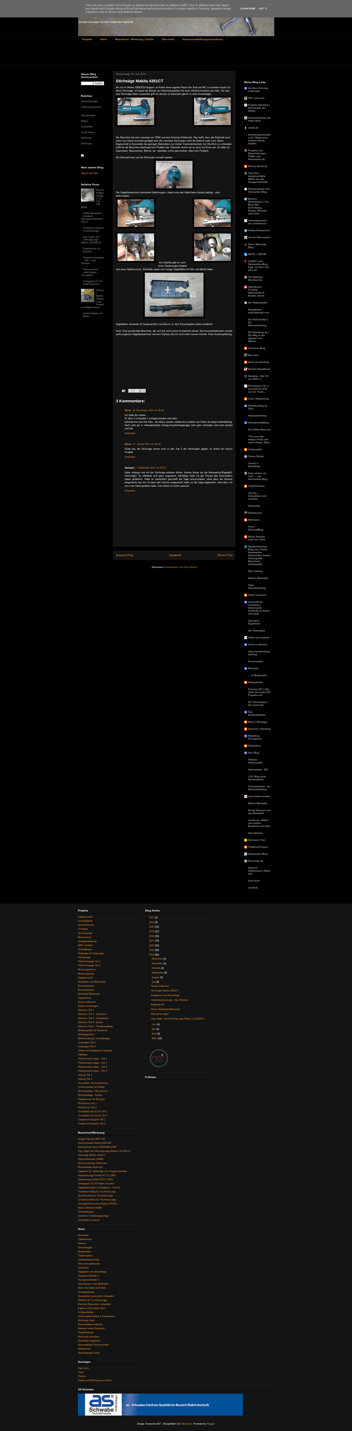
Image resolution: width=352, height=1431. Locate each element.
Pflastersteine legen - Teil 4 (92, 1071)
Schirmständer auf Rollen (91, 1087)
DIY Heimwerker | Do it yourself (258, 703)
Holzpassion (255, 512)
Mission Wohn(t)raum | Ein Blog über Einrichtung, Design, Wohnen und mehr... (258, 206)
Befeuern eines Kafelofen (91, 1328)
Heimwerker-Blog (257, 854)
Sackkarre (83, 1267)
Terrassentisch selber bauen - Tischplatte (89, 272)
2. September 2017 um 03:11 (150, 467)
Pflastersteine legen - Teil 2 (92, 1062)
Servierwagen (85, 1247)
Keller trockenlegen (88, 1006)
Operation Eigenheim (254, 622)
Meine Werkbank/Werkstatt (165, 1009)
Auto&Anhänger (89, 101)
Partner (82, 1376)
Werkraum (254, 519)
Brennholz (83, 1235)
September (158, 972)
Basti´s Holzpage (257, 722)
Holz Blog (253, 752)
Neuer (128, 410)
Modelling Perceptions (255, 737)
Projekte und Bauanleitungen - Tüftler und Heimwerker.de (257, 155)
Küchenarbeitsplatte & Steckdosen (96, 1316)
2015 (152, 950)
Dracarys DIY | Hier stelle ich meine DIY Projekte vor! (259, 692)
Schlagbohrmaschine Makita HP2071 (97, 1203)
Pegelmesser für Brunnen (91, 250)
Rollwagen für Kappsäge (91, 953)
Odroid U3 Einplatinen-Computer (95, 1050)
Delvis (128, 444)
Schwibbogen (85, 949)
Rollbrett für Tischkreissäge (92, 1300)
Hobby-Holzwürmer (259, 230)
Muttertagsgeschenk (89, 1352)
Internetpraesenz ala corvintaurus (257, 222)
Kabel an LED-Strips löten (91, 1308)
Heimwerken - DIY (258, 769)
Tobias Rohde (256, 456)
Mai (154, 1029)
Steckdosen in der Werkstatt (93, 1283)
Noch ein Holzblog (258, 362)
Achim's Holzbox (257, 644)
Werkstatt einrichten (88, 1336)
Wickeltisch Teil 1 (87, 1103)
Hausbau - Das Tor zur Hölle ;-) (258, 377)
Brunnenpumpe (86, 985)
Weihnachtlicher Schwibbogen (94, 1038)
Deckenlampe (85, 933)
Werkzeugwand (86, 973)
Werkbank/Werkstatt (89, 994)
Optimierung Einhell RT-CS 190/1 (95, 1179)
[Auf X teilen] (137, 391)
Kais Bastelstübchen (256, 713)
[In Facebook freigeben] (140, 391)
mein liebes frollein (259, 796)
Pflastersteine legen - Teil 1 (92, 1058)
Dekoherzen (84, 1348)
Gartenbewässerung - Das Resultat (169, 1000)
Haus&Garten (88, 115)
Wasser (82, 1243)
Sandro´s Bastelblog (254, 465)
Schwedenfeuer (86, 1292)
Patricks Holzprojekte (255, 761)
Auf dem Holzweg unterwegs (258, 89)
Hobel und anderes (259, 637)
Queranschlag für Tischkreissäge (95, 1195)
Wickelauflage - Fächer (90, 1095)
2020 (152, 926)
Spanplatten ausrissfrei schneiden (96, 1296)
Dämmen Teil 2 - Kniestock (92, 1014)
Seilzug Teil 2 (85, 1079)
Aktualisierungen (160, 1014)
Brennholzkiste (86, 989)
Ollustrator (186, 1423)
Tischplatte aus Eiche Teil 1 (92, 1111)
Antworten (130, 433)
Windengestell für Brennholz (93, 1030)
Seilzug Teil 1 (85, 1075)
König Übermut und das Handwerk (259, 812)
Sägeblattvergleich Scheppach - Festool (99, 1187)
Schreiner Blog (256, 348)
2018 (152, 936)
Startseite (175, 555)
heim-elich (254, 880)
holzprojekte (255, 449)
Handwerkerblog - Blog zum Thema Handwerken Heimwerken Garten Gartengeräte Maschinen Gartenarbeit (259, 555)
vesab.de (253, 127)
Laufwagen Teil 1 (87, 1042)
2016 (152, 945)
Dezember (157, 958)
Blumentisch (84, 937)
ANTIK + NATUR (257, 254)
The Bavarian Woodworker (255, 278)
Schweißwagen (86, 1211)
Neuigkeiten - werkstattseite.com (258, 311)
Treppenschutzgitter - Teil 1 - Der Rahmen (92, 260)
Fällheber (83, 1054)
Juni (154, 1024)
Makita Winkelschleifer (90, 1207)
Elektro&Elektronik (91, 107)
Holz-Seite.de (255, 861)
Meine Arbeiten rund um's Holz (256, 538)
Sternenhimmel (86, 925)
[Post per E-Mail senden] (123, 390)
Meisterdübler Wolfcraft (90, 1167)
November (157, 963)
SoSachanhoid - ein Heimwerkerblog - (259, 788)
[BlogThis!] (133, 391)
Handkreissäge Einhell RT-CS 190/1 (97, 1175)
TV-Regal (83, 929)
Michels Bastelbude (259, 369)
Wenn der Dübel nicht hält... (92, 1287)
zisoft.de (253, 887)
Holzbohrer (254, 745)
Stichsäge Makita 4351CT (91, 1155)
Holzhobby (254, 506)
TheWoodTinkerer (258, 847)
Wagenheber (84, 1251)
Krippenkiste (84, 998)
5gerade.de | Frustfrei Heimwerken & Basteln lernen (256, 291)
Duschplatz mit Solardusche (93, 1083)
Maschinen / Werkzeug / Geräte (134, 39)
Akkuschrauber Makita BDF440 (94, 1143)
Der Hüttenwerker (257, 302)
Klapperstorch (85, 977)
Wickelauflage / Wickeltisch (92, 1091)
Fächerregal (84, 957)
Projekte (87, 39)
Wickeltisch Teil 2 (87, 1107)
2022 (152, 917)
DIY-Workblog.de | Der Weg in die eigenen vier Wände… (258, 337)
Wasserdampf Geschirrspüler (93, 1344)
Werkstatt (86, 137)
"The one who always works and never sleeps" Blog (259, 439)
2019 (152, 931)
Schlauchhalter (86, 1312)
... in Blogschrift (257, 675)
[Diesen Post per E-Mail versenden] (130, 391)
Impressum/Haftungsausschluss (202, 39)
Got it (263, 8)
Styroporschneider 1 (88, 1275)
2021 (152, 922)
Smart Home (87, 132)
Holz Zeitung (255, 571)
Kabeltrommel (85, 916)
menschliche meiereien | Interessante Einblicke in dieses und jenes (259, 608)
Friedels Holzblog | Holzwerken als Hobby (259, 108)
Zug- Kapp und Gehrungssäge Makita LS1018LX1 (104, 1151)
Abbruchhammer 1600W (90, 1159)
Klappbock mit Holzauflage (92, 1271)
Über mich (168, 39)
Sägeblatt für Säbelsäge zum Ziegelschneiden (102, 1171)
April (154, 1033)
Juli (154, 982)
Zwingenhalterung (87, 941)
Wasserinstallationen (89, 1263)
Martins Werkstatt (258, 578)
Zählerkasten (85, 1239)
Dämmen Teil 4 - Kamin (90, 1022)
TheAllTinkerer (256, 486)
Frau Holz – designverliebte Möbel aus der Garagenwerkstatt (258, 177)
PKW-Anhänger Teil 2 (89, 965)
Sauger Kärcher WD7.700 (91, 1139)
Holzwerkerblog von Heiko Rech (259, 119)
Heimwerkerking (257, 415)
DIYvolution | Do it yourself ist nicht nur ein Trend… (258, 389)
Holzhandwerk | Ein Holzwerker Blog (259, 190)
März (155, 1038)
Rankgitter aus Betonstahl (91, 981)
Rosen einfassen (87, 1002)
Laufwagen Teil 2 (87, 1046)
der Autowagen (256, 630)
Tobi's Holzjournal (258, 398)
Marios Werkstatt (257, 803)
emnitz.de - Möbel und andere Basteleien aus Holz (259, 823)
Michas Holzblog (257, 166)
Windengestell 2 (86, 1034)
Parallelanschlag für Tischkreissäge (93, 229)
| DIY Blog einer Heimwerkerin (257, 778)
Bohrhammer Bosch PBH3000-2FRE (97, 1147)
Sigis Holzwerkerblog (257, 586)
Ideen (103, 39)
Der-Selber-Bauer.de (259, 429)
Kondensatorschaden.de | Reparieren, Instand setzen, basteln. (259, 139)
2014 (152, 954)
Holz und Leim (256, 98)
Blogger (210, 1423)
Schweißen (87, 126)
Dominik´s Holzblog (259, 729)
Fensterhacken (86, 1332)
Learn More (247, 8)
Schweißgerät (85, 921)
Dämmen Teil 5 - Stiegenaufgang (95, 1026)
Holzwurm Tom (256, 840)
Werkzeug (86, 143)
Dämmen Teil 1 (86, 1010)
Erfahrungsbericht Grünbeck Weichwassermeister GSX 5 (92, 217)
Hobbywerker (255, 682)
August (156, 977)
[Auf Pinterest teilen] (144, 391)
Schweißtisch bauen (88, 1220)
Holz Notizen (255, 833)
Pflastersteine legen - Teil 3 (92, 1067)
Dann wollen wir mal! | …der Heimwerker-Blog (257, 476)
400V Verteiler (85, 945)
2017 (152, 940)
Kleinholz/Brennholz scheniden (94, 1304)
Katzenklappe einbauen (90, 1324)
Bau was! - (254, 355)
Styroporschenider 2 (88, 1279)
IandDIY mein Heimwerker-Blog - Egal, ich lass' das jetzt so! (258, 265)
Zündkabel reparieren (89, 1340)
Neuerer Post (124, 555)
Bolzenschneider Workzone (92, 1163)
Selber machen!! (257, 595)
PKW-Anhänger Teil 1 (89, 961)
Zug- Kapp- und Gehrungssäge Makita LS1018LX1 (91, 239)
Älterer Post (224, 555)
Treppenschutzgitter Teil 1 (91, 1119)
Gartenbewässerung (88, 1259)
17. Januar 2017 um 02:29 (146, 444)
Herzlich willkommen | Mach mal (259, 871)
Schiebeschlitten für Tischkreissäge (97, 1199)
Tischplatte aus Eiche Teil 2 (92, 1115)
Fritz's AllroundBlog (255, 528)
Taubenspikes (85, 1255)
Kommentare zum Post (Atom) (180, 567)
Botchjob (253, 668)
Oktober (156, 968)
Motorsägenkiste (87, 969)
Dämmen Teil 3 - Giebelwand (93, 1018)
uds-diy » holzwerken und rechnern (257, 496)
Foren (81, 1372)
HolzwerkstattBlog (258, 422)
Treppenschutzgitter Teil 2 (91, 1123)
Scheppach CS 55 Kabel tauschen (92, 283)
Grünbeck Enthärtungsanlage (93, 1215)
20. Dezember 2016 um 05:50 (148, 410)
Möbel (84, 121)
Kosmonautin (255, 661)
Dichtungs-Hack (86, 1320)
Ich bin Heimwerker (259, 237)
